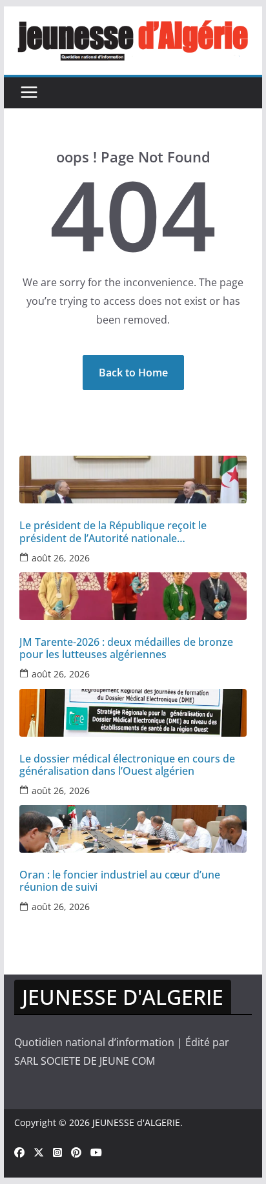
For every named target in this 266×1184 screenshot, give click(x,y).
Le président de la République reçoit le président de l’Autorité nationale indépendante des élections (113, 531)
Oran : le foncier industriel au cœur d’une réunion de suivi (119, 881)
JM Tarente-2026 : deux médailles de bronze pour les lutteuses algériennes (126, 648)
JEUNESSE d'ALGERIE (136, 1122)
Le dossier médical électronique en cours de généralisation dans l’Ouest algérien (127, 765)
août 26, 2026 (61, 558)
